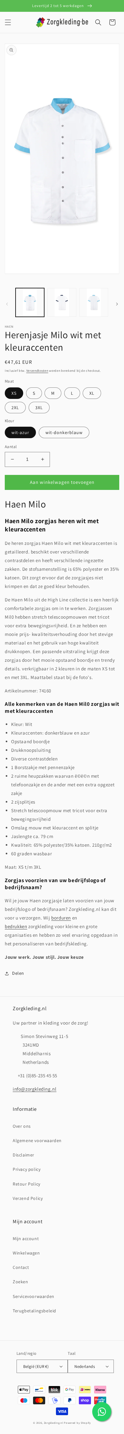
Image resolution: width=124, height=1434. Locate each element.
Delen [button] (18, 973)
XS (14, 393)
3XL (39, 407)
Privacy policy (26, 1169)
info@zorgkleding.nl (34, 1089)
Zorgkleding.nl (53, 1422)
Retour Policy (26, 1184)
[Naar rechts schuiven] (117, 304)
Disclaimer (23, 1155)
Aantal (11, 446)
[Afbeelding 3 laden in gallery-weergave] (61, 302)
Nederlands (84, 1366)
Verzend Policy (28, 1198)
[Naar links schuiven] (7, 304)
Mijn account (26, 1238)
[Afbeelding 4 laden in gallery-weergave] (93, 302)
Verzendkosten (37, 371)
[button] (8, 22)
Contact (21, 1267)
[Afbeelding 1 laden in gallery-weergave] (30, 302)
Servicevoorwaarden (33, 1296)
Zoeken (20, 1282)
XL (91, 393)
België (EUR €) (36, 1366)
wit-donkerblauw (64, 432)
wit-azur (20, 432)
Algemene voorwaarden (37, 1140)
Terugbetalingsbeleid (34, 1311)
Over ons (22, 1126)
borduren (61, 918)
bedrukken (16, 926)
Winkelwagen (26, 1253)
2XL (15, 407)
